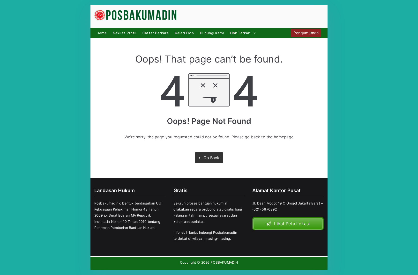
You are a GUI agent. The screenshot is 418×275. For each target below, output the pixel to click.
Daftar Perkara (155, 33)
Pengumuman (306, 32)
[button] (253, 33)
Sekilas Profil (124, 33)
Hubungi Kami (212, 33)
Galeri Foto (184, 33)
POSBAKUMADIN (224, 262)
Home (102, 33)
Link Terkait (240, 33)
